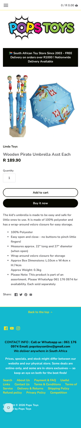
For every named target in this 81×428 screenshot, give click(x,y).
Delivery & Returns (30, 388)
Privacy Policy (36, 393)
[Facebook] (6, 328)
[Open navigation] (6, 5)
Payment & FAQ (45, 380)
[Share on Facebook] (16, 294)
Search (7, 380)
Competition (58, 393)
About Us (23, 380)
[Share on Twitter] (20, 294)
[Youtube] (12, 328)
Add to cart (40, 193)
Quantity (8, 170)
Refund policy (12, 393)
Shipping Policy (58, 388)
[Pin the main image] (25, 294)
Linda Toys (10, 146)
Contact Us (22, 384)
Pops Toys (32, 405)
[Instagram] (18, 328)
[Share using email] (30, 294)
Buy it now (40, 203)
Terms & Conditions (47, 384)
